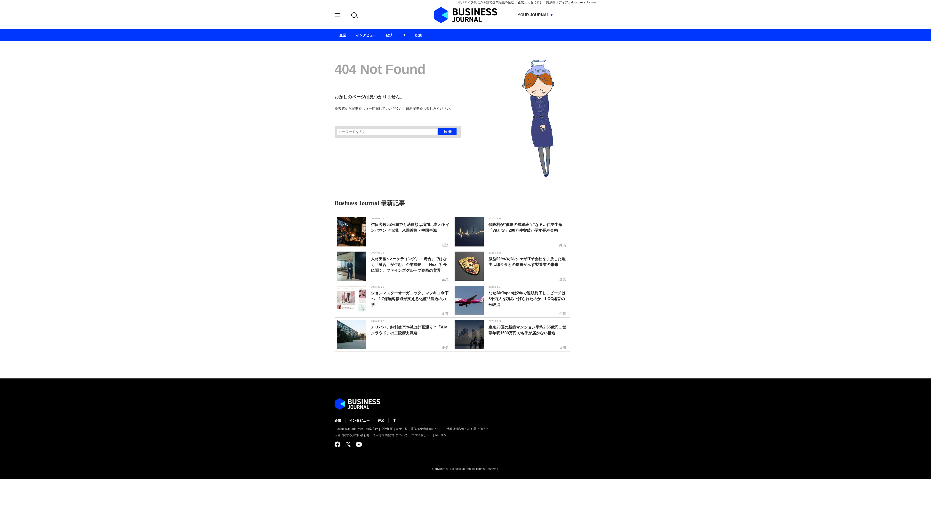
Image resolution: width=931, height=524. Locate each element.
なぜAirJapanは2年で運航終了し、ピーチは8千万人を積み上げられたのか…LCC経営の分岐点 (527, 299)
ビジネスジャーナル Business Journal (465, 15)
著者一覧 (402, 429)
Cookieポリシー (421, 435)
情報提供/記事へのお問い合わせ (467, 429)
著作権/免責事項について (427, 429)
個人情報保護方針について (390, 435)
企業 (338, 420)
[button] (337, 16)
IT (394, 420)
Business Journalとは (349, 429)
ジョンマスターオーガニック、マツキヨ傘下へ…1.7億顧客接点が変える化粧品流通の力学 (410, 299)
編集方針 (372, 429)
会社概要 (387, 429)
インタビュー (359, 420)
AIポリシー (442, 435)
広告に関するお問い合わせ (352, 435)
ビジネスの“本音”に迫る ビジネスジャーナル (357, 404)
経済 (381, 420)
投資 (418, 35)
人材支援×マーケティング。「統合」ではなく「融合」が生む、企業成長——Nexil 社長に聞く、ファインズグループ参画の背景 (409, 264)
